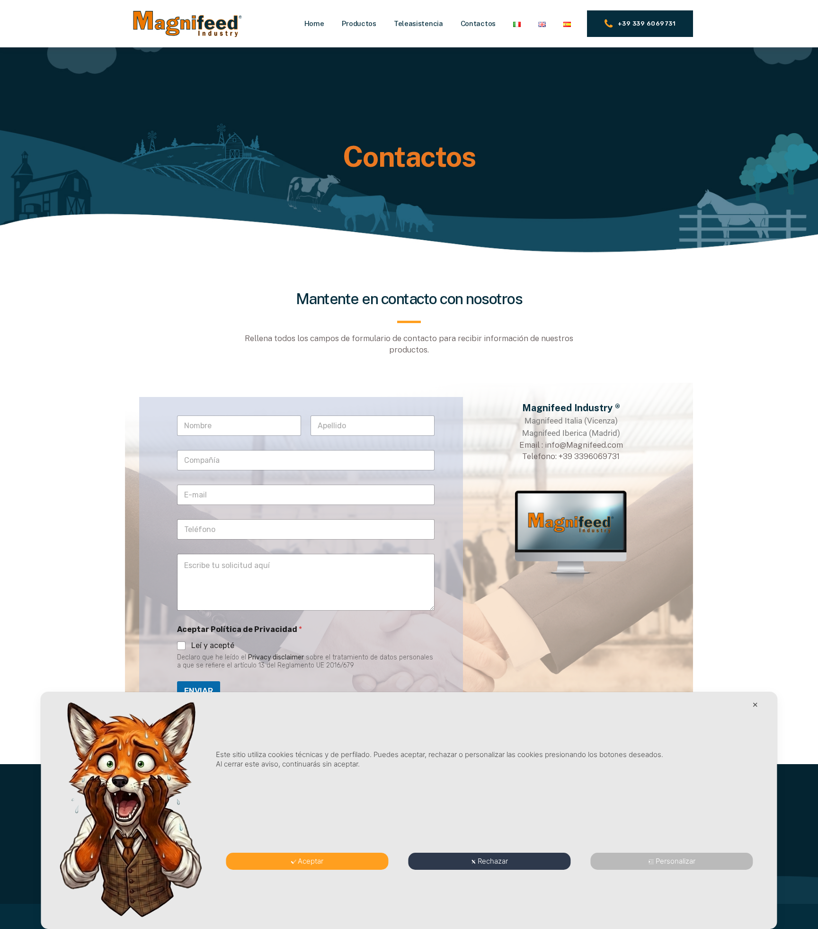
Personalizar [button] (675, 861)
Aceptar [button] (310, 861)
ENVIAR (198, 690)
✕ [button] (755, 704)
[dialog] (409, 810)
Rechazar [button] (493, 861)
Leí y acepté (212, 645)
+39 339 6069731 (647, 23)
